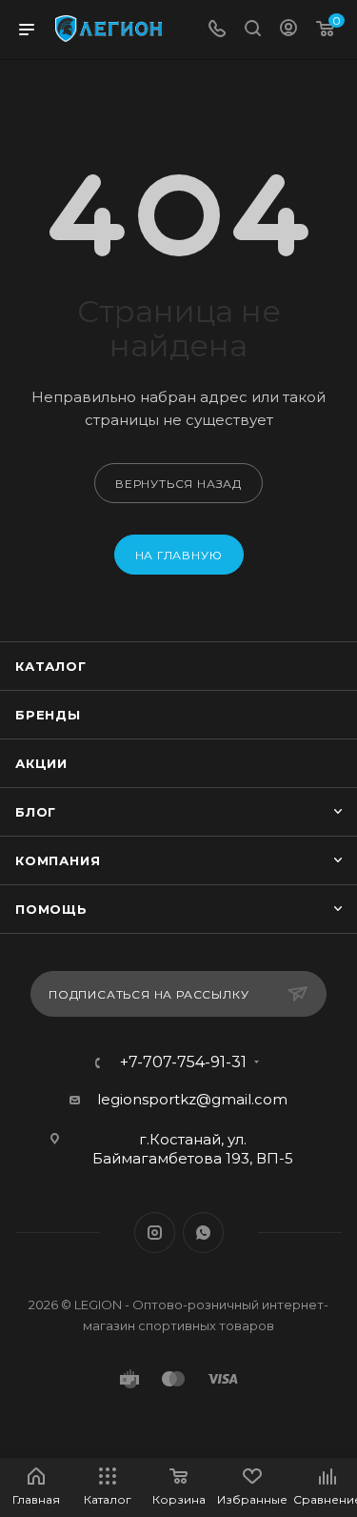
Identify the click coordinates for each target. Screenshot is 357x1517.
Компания (57, 860)
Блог (35, 811)
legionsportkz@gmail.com (192, 1099)
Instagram (154, 1232)
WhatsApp (203, 1232)
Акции (41, 763)
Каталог (51, 666)
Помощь (51, 909)
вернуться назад (178, 483)
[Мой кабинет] (288, 30)
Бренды (48, 714)
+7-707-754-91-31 (183, 1062)
